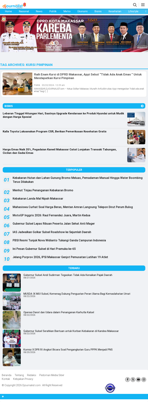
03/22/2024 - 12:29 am (53, 85)
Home (8, 11)
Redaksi (31, 375)
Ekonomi (83, 11)
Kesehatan (115, 11)
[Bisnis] (142, 106)
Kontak (6, 379)
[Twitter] (132, 379)
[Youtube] (138, 379)
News (39, 11)
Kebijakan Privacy (23, 379)
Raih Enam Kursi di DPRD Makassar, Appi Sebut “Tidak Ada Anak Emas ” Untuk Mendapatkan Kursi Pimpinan (88, 76)
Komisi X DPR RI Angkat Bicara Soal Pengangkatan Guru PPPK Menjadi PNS (68, 349)
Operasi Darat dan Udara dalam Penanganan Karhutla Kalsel (58, 312)
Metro (67, 11)
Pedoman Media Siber (51, 375)
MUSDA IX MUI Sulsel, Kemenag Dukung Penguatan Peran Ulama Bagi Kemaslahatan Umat (76, 293)
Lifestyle (133, 11)
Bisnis (98, 11)
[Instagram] (143, 379)
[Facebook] (127, 379)
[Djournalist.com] (14, 7)
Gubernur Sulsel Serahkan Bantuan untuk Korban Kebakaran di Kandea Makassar (71, 331)
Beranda (6, 375)
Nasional (24, 11)
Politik (52, 11)
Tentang (19, 375)
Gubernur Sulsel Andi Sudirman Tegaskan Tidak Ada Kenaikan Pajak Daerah (67, 275)
